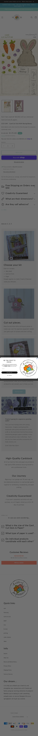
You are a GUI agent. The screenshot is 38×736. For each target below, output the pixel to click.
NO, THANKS (9, 375)
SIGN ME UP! (9, 372)
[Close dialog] (37, 358)
